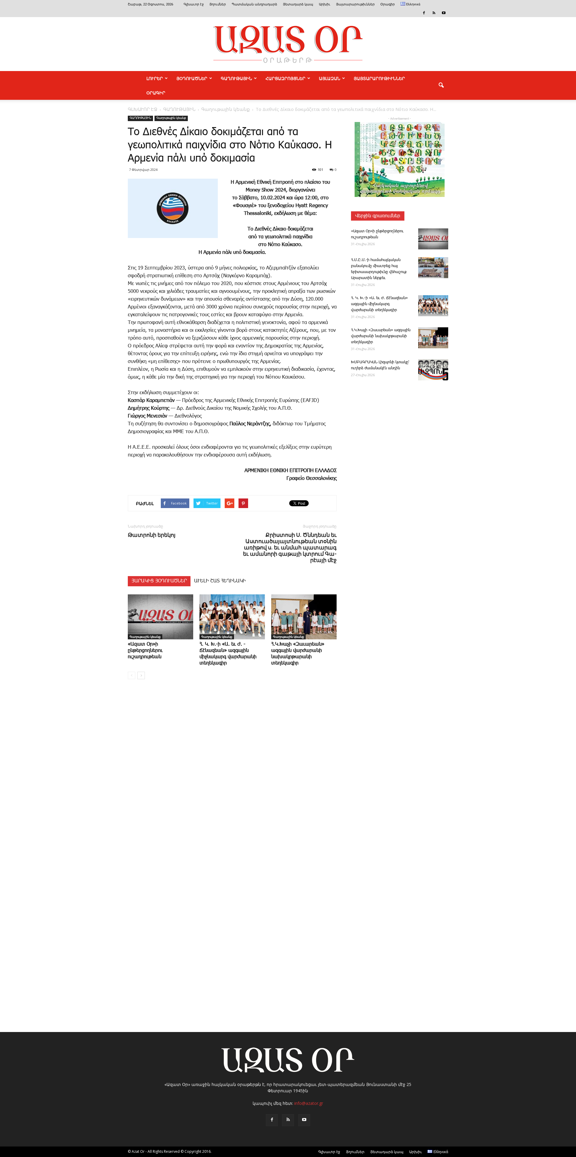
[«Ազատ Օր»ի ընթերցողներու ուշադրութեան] (160, 616)
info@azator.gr (308, 1103)
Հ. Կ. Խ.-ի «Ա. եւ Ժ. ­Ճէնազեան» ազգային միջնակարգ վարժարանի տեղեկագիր (379, 304)
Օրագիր (387, 4)
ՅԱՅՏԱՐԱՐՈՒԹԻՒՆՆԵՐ (379, 78)
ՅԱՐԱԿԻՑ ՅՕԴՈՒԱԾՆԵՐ (159, 581)
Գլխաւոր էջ (194, 4)
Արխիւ (324, 4)
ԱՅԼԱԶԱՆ (329, 78)
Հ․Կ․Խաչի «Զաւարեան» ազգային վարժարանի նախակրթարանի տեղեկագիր (380, 336)
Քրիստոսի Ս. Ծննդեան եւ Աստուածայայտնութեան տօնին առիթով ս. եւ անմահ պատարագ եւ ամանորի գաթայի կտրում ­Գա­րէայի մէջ (290, 547)
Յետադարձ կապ (298, 4)
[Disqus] (232, 775)
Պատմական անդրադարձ (254, 4)
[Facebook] (423, 12)
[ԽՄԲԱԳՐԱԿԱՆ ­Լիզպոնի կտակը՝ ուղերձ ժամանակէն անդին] (433, 369)
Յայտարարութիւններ (355, 4)
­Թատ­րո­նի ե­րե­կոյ (152, 535)
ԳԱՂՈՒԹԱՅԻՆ (236, 78)
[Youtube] (443, 12)
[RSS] (433, 12)
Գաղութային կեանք (171, 118)
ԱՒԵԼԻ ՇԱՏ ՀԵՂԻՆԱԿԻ (220, 581)
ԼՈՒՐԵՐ (154, 78)
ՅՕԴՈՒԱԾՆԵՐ (191, 78)
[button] (441, 85)
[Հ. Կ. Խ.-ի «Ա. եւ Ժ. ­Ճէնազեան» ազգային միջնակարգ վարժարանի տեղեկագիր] (232, 616)
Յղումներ (217, 4)
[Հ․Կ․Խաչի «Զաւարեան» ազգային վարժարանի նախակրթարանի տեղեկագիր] (304, 616)
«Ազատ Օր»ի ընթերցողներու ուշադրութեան (145, 650)
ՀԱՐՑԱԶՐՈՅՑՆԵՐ (285, 78)
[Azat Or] (288, 44)
